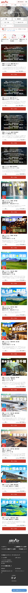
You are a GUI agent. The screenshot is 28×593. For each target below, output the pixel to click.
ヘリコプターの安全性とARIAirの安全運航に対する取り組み (6, 562)
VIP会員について (23, 549)
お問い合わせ (18, 557)
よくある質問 (4, 557)
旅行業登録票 (18, 568)
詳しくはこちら (10, 30)
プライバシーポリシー (19, 570)
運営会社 (3, 568)
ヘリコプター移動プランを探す (8, 549)
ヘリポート (4, 546)
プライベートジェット (24, 5)
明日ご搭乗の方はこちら (19, 590)
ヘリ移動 (14, 4)
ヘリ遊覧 (5, 4)
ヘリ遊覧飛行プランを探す (20, 546)
